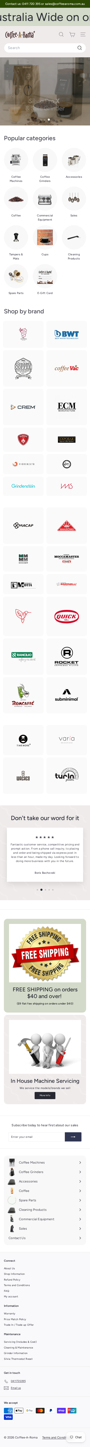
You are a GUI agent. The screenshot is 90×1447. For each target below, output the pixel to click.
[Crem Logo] (23, 407)
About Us (9, 1268)
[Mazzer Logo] (23, 559)
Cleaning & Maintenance (18, 1347)
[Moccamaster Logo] (66, 559)
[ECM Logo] (66, 407)
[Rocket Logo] (66, 656)
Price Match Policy (15, 1319)
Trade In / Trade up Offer (19, 1324)
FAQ (6, 1291)
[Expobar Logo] (66, 440)
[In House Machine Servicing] (45, 1047)
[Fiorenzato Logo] (23, 464)
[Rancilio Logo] (23, 656)
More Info (45, 1095)
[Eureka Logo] (23, 439)
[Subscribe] (73, 1136)
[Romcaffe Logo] (23, 695)
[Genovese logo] (66, 464)
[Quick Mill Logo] (66, 616)
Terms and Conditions (17, 1285)
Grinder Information (16, 1353)
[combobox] (45, 48)
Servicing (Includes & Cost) (20, 1341)
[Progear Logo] (23, 616)
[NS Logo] (66, 584)
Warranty (9, 1313)
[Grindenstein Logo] (23, 486)
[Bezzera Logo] (23, 334)
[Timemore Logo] (23, 740)
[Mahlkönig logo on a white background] (66, 525)
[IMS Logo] (66, 486)
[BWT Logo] (66, 334)
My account (11, 1296)
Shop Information (14, 1273)
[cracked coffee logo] (23, 368)
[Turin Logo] (66, 775)
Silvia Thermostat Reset (18, 1358)
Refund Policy (12, 1279)
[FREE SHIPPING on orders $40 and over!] (45, 953)
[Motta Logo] (23, 584)
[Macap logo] (23, 525)
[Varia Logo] (66, 740)
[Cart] (72, 34)
